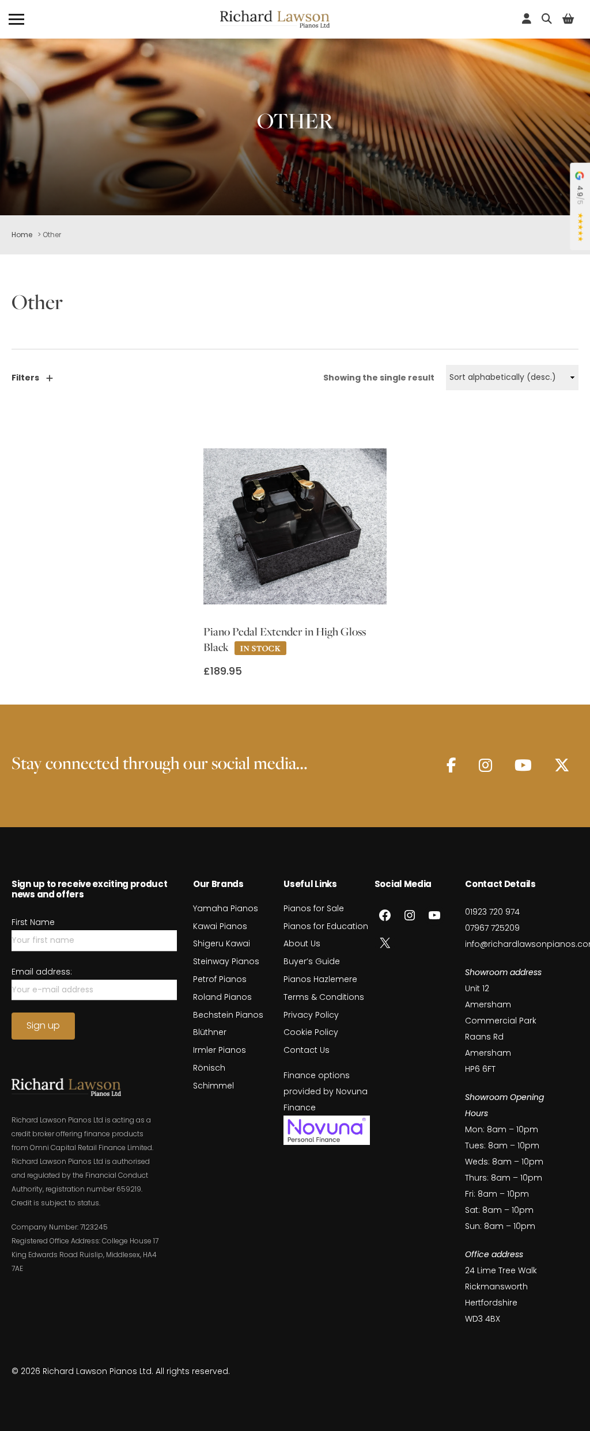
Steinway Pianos (226, 961)
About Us (301, 943)
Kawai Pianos (220, 926)
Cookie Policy (310, 1032)
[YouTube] (523, 765)
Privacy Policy (311, 1015)
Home (22, 234)
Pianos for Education (325, 926)
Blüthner (209, 1032)
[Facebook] (451, 765)
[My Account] (526, 19)
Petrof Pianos (220, 979)
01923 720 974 (492, 912)
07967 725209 (492, 928)
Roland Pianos (222, 997)
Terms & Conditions (323, 997)
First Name (33, 922)
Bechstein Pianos (228, 1015)
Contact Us (306, 1050)
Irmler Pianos (219, 1050)
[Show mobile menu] (16, 19)
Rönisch (209, 1068)
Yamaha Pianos (225, 908)
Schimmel (213, 1085)
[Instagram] (485, 765)
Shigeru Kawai (221, 943)
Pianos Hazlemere (320, 979)
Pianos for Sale (313, 908)
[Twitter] (561, 765)
